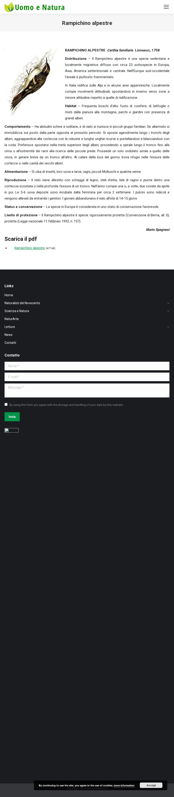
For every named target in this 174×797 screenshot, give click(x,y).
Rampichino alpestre (29, 248)
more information (124, 785)
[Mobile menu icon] (166, 7)
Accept (151, 785)
